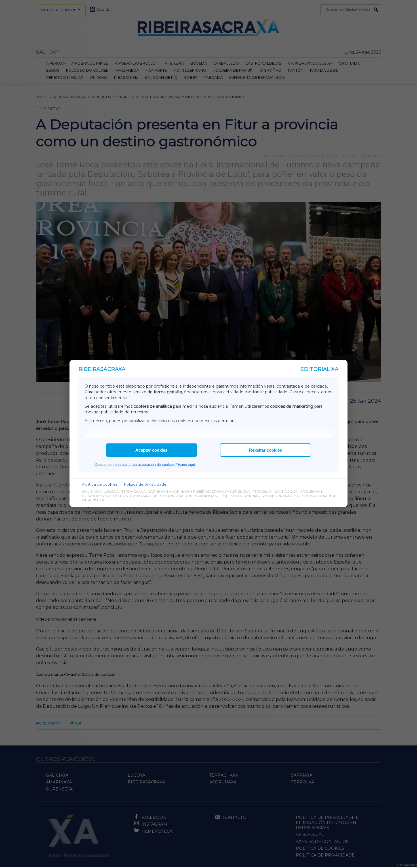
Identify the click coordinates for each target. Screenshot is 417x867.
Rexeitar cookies (265, 450)
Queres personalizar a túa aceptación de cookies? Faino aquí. (145, 464)
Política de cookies (99, 484)
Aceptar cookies (151, 450)
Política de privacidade (145, 484)
